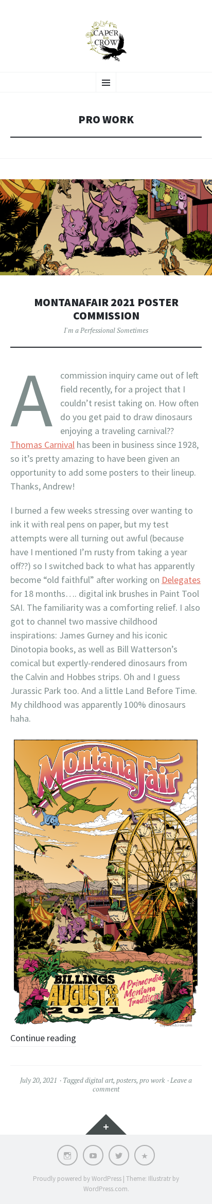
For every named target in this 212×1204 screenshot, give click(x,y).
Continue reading (43, 1038)
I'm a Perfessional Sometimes (106, 330)
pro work (152, 1080)
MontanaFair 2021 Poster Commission (106, 309)
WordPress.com (105, 1188)
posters (126, 1080)
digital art (99, 1080)
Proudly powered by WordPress (77, 1178)
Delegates (181, 580)
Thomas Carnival (42, 444)
